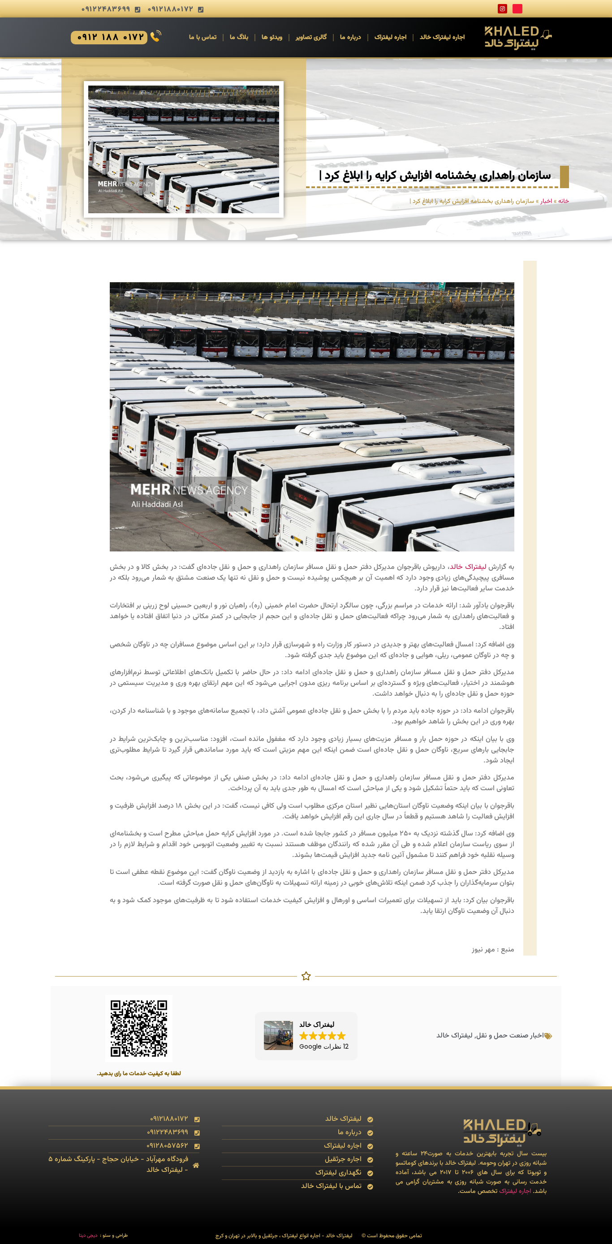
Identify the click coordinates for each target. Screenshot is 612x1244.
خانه (563, 201)
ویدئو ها (272, 38)
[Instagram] (503, 9)
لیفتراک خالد (468, 567)
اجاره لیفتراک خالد (442, 38)
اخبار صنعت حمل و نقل (510, 1036)
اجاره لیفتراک (390, 38)
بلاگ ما (239, 38)
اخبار (546, 201)
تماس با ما (202, 38)
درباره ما (350, 38)
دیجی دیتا (88, 1236)
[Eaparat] (517, 9)
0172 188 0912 (112, 37)
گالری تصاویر (311, 38)
